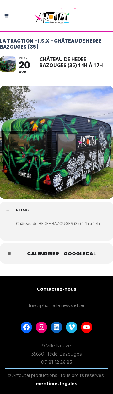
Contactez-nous (56, 289)
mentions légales (56, 383)
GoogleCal (80, 254)
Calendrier (43, 254)
